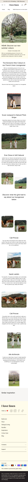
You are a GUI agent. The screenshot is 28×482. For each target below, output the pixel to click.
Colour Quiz (4, 433)
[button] (25, 5)
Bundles (3, 427)
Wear (3, 422)
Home (3, 9)
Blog (9, 9)
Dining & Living (5, 424)
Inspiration (4, 430)
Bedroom (4, 419)
